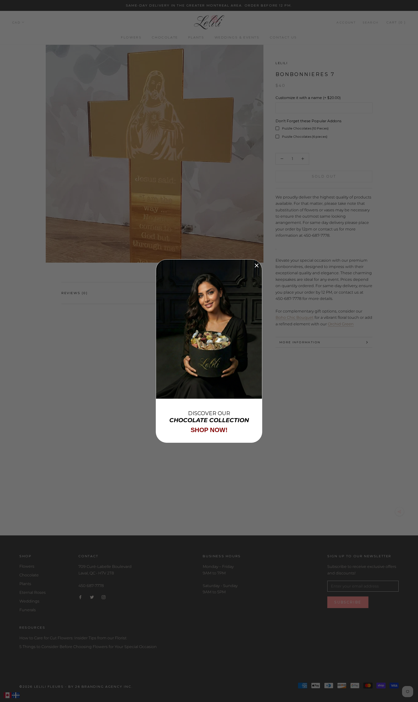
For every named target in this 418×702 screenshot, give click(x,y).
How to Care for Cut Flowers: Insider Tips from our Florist (73, 638)
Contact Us (283, 37)
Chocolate (165, 37)
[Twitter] (92, 597)
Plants (196, 37)
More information (299, 342)
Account (346, 22)
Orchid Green (341, 323)
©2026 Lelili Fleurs (41, 686)
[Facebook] (80, 597)
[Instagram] (103, 597)
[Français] (16, 695)
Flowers (131, 37)
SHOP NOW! (209, 430)
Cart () (396, 22)
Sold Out (324, 176)
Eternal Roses (32, 592)
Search (370, 22)
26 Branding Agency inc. (104, 686)
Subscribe (347, 602)
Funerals (27, 610)
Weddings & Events (237, 37)
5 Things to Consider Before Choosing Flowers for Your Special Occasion (88, 646)
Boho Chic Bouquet (295, 317)
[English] (8, 695)
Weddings (29, 601)
